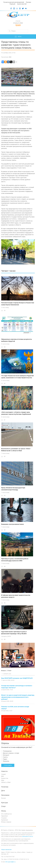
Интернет (6, 755)
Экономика (5, 795)
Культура (4, 802)
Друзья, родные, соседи (11, 753)
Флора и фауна (6, 822)
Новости (4, 771)
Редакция (12, 4)
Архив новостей (21, 4)
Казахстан (4, 778)
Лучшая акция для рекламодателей (13, 2)
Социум (4, 818)
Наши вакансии (6, 849)
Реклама (28, 2)
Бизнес (3, 798)
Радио (5, 759)
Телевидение (7, 751)
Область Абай (5, 782)
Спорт (3, 806)
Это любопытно (6, 814)
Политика (4, 787)
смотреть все (7, 673)
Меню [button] (20, 36)
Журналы (6, 761)
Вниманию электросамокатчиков (12, 524)
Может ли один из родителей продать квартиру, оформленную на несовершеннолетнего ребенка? (17, 697)
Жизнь (3, 811)
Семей (3, 774)
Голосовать (8, 765)
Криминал (4, 820)
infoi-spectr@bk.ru (10, 861)
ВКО (2, 776)
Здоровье (4, 816)
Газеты (5, 757)
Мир (2, 780)
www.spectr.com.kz (27, 836)
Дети (3, 790)
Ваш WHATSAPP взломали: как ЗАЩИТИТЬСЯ (16, 678)
